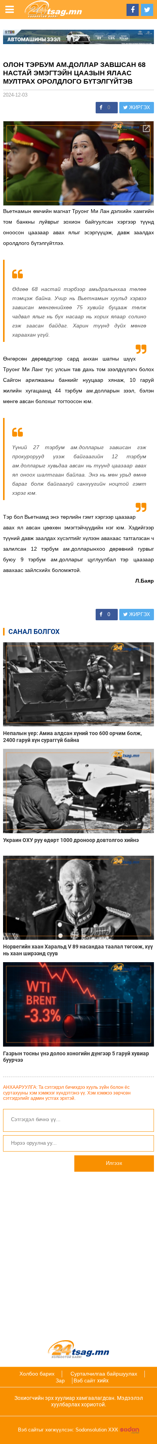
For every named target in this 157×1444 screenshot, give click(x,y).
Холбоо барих (36, 1374)
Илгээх (114, 1163)
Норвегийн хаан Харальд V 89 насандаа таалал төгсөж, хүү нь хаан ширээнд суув (78, 950)
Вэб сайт (84, 1380)
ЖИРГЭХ (139, 107)
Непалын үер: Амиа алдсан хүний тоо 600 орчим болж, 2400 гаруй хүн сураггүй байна (72, 736)
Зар (60, 1380)
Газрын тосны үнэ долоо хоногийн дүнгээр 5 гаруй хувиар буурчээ (76, 1056)
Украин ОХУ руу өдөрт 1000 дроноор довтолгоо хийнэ (71, 840)
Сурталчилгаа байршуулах (103, 1374)
